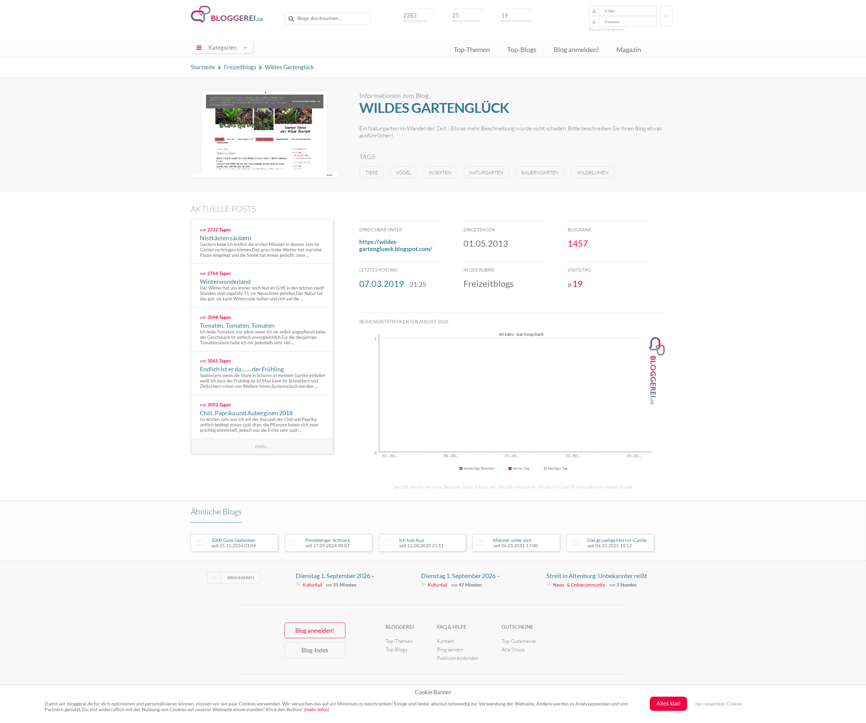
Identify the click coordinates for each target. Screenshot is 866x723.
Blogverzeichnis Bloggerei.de (227, 14)
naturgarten (486, 172)
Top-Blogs (522, 49)
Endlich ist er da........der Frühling (242, 369)
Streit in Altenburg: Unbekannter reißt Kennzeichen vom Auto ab (596, 575)
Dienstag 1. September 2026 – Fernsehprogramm (460, 575)
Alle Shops (513, 649)
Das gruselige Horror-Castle (616, 543)
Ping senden (450, 649)
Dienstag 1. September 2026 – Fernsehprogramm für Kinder (335, 575)
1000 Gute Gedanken (233, 543)
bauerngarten (540, 172)
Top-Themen (472, 49)
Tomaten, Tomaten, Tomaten (237, 325)
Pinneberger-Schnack (327, 543)
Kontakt (445, 641)
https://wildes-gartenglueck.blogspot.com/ (395, 245)
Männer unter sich (515, 543)
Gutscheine (517, 627)
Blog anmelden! (576, 49)
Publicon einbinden (458, 658)
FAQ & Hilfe (451, 627)
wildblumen (593, 172)
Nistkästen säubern (225, 238)
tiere (371, 172)
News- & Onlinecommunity (579, 585)
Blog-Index (314, 650)
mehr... (262, 446)
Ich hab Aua (421, 543)
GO (666, 16)
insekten (440, 172)
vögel (403, 172)
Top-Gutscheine (519, 641)
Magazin (628, 49)
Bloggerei (400, 627)
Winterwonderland (225, 281)
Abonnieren (240, 577)
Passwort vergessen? (607, 29)
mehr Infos (316, 709)
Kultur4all (312, 585)
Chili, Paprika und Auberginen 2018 (246, 413)
